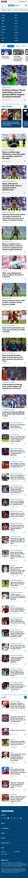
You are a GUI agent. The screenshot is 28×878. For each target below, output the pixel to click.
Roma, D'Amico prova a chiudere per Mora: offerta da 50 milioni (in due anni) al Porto (17, 490)
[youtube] (21, 818)
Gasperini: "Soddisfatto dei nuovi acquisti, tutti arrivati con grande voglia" (17, 785)
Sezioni (3, 833)
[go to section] (25, 106)
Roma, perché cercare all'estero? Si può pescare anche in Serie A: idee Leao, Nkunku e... (17, 687)
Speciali (3, 838)
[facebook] (2, 818)
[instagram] (5, 818)
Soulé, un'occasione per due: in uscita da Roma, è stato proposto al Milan (17, 609)
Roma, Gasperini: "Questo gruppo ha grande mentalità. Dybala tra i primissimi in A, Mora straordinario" (18, 757)
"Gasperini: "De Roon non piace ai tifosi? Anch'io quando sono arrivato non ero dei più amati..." (17, 719)
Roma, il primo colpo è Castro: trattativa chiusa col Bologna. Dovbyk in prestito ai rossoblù (17, 634)
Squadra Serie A (5, 843)
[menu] (2, 5)
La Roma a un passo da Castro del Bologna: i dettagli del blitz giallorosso (17, 659)
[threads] (17, 818)
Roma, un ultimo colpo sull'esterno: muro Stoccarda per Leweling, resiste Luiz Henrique (13, 155)
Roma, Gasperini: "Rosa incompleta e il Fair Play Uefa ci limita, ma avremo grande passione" (18, 771)
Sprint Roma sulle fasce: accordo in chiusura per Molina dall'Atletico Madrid (17, 527)
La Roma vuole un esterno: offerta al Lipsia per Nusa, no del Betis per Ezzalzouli (17, 597)
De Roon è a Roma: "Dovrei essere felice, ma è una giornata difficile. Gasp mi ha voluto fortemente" (13, 93)
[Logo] (14, 5)
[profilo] (26, 5)
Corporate (3, 851)
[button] (14, 5)
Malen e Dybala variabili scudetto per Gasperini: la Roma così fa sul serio (17, 742)
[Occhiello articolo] (18, 715)
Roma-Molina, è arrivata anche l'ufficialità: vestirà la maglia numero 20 (17, 465)
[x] (11, 818)
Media (2, 823)
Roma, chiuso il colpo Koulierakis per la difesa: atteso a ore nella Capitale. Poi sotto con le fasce (17, 555)
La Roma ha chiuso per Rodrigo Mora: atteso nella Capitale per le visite (13, 414)
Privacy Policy (4, 854)
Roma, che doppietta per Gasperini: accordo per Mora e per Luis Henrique (17, 477)
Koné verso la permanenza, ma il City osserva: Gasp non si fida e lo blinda (13, 329)
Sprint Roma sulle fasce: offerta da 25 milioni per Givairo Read (17, 583)
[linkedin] (14, 818)
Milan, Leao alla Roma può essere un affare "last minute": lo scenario (13, 275)
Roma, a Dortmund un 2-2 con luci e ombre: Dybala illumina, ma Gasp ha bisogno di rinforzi (18, 799)
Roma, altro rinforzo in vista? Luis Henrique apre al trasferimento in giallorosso (17, 453)
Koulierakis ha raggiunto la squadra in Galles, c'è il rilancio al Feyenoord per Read (17, 541)
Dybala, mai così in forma (17, 730)
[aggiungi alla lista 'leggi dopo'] (25, 100)
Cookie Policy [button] (17, 851)
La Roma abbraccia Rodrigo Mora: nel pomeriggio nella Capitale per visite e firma (12, 386)
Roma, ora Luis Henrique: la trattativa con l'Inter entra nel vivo (17, 426)
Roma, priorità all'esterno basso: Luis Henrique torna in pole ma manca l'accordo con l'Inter (12, 358)
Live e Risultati (5, 828)
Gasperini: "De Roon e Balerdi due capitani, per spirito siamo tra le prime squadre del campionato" (17, 705)
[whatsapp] (8, 818)
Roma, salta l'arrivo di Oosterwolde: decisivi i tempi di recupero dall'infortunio (12, 186)
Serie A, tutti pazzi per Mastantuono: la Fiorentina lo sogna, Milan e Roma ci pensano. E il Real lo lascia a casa (17, 570)
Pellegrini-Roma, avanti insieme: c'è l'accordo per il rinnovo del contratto (17, 514)
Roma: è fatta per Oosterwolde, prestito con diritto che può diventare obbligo (13, 302)
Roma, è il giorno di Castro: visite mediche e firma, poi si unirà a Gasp (17, 621)
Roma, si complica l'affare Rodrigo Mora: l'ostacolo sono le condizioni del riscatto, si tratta (17, 439)
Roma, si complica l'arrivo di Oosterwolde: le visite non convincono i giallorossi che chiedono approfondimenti (12, 246)
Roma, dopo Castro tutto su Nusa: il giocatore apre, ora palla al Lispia (17, 647)
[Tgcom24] (4, 1)
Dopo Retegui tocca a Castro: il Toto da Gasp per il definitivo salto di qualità (17, 673)
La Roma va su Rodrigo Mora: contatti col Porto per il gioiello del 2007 (17, 502)
